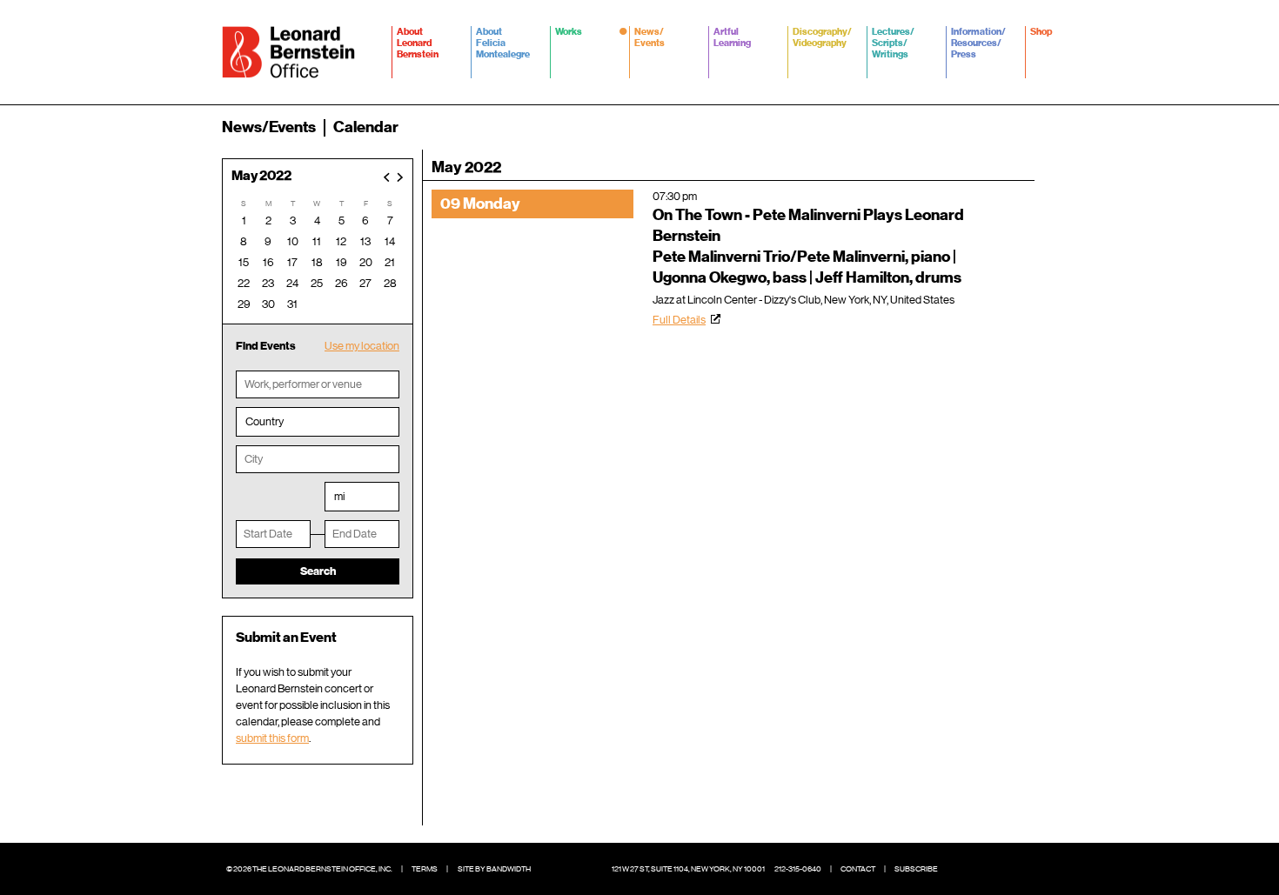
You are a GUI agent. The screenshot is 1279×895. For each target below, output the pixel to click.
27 (365, 283)
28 (390, 283)
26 (341, 283)
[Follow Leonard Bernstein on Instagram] (1013, 869)
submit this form (272, 738)
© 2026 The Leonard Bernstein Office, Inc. (309, 869)
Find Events (266, 345)
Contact (857, 869)
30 (268, 304)
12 (341, 241)
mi (339, 496)
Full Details (679, 319)
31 (292, 304)
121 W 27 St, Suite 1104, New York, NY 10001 (688, 869)
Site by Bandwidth (494, 869)
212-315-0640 (797, 869)
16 (268, 262)
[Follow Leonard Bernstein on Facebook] (961, 869)
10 (292, 241)
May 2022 (261, 176)
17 (292, 262)
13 (365, 241)
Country (264, 421)
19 (341, 262)
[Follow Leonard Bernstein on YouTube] (1039, 869)
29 (244, 304)
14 (390, 241)
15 (243, 262)
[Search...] (1046, 127)
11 (316, 241)
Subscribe (916, 869)
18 (317, 262)
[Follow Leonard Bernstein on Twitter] (987, 869)
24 (292, 283)
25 (317, 283)
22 (244, 283)
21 (390, 262)
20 (365, 262)
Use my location (362, 345)
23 (268, 283)
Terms (425, 869)
